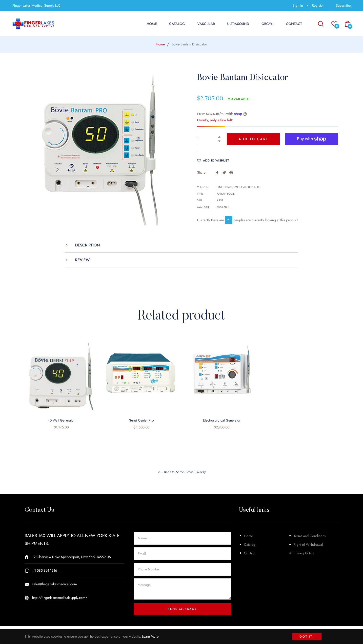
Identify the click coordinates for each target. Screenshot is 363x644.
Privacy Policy (304, 553)
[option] (61, 389)
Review (82, 260)
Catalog (249, 544)
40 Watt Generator (61, 420)
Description (87, 245)
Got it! (307, 636)
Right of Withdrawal (308, 544)
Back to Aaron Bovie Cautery (184, 472)
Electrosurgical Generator (222, 420)
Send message (182, 609)
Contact (249, 553)
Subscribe (343, 5)
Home (160, 44)
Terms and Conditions (310, 535)
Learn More (150, 636)
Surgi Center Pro (141, 420)
